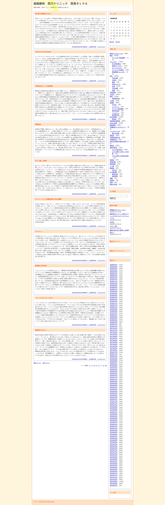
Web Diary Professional (46, 501)
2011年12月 (113, 475)
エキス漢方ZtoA (117, 149)
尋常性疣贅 (115, 111)
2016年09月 (113, 359)
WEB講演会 (116, 98)
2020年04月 (113, 271)
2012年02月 (113, 471)
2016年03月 (113, 371)
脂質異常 (115, 176)
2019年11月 (113, 281)
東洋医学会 (115, 115)
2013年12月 (113, 426)
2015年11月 (113, 379)
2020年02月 (113, 275)
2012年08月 (113, 459)
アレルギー (113, 62)
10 (106, 365)
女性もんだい (116, 84)
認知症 (114, 119)
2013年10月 (113, 430)
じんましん (115, 107)
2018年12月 (113, 303)
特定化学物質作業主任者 (118, 141)
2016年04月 (113, 369)
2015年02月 (113, 397)
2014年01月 (113, 424)
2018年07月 (113, 314)
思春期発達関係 (115, 121)
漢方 (111, 76)
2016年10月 (113, 357)
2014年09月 (113, 408)
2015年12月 (113, 377)
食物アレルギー (117, 66)
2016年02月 (113, 373)
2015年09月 (113, 383)
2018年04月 (113, 320)
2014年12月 (113, 402)
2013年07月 (113, 436)
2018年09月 (113, 310)
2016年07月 (113, 363)
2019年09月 (113, 285)
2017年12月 (113, 328)
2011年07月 (113, 485)
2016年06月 (113, 365)
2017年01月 (113, 350)
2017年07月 (113, 338)
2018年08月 (113, 312)
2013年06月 (113, 438)
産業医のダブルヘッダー (118, 210)
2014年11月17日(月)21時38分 (79, 359)
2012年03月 (113, 469)
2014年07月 (113, 412)
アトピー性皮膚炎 (118, 109)
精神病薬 (113, 164)
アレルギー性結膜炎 (118, 58)
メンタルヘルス (101, 46)
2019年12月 (113, 279)
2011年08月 (113, 483)
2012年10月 (113, 455)
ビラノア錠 (113, 226)
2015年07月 (113, 387)
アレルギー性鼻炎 (118, 70)
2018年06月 (113, 316)
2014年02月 (113, 422)
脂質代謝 (115, 174)
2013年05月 (113, 440)
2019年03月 (113, 297)
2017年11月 (113, 330)
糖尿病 (112, 168)
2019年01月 (113, 301)
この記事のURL (92, 46)
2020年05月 (113, 269)
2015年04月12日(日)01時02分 (79, 119)
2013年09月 (113, 432)
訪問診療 (113, 162)
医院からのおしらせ (116, 53)
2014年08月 (113, 410)
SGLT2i (114, 170)
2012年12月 (113, 451)
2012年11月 (113, 453)
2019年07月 (113, 289)
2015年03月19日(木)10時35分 (79, 260)
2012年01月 (113, 473)
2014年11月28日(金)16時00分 (79, 292)
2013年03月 (113, 445)
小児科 (112, 100)
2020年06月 (113, 267)
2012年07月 (113, 461)
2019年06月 (113, 291)
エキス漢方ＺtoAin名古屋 (120, 156)
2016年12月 (113, 352)
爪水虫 (114, 105)
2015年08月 (113, 385)
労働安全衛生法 (115, 137)
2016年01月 (113, 375)
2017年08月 (113, 336)
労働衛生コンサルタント (118, 127)
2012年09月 (113, 457)
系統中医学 (113, 147)
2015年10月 (113, 381)
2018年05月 (113, 318)
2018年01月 (113, 326)
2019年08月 (113, 287)
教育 (111, 96)
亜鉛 (113, 82)
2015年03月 (113, 395)
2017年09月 (113, 334)
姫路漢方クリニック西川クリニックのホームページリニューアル (119, 216)
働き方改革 (115, 133)
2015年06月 (113, 389)
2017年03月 (113, 346)
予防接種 (113, 92)
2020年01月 (113, 277)
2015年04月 (113, 393)
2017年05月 (113, 342)
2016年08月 (113, 361)
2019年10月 (113, 283)
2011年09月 (113, 481)
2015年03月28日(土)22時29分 (79, 226)
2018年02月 (113, 324)
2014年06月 (113, 414)
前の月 (112, 42)
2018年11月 (113, 306)
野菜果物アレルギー (118, 72)
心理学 (112, 94)
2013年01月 (113, 449)
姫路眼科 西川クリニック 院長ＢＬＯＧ (61, 3)
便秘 (113, 90)
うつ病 (112, 166)
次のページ (46, 363)
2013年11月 (113, 428)
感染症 (112, 135)
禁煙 (111, 182)
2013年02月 (113, 447)
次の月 (118, 42)
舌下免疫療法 (116, 64)
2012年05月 (113, 465)
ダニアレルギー (117, 68)
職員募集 (113, 125)
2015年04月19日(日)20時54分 (79, 80)
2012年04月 (113, 467)
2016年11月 (113, 355)
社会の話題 (113, 123)
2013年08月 (113, 434)
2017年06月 (113, 340)
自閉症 (112, 180)
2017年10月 (113, 332)
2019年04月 (113, 295)
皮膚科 (112, 103)
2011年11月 (113, 477)
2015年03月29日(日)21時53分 (79, 193)
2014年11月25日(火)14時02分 (79, 324)
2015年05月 (113, 391)
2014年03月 (113, 420)
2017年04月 (113, 344)
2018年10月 (113, 308)
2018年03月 (113, 322)
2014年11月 (113, 404)
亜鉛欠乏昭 (113, 184)
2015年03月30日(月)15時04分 (79, 155)
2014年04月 (113, 418)
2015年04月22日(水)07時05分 (79, 46)
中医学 (114, 80)
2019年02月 (113, 299)
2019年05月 (113, 293)
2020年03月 (113, 273)
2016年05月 (113, 367)
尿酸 (111, 178)
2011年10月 (113, 479)
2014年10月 (113, 406)
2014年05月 (113, 416)
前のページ (37, 363)
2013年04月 (113, 442)
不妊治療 (115, 78)
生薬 (113, 86)
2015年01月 (113, 399)
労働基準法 (113, 139)
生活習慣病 (113, 117)
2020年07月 (113, 265)
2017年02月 (113, 348)
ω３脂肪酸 (113, 172)
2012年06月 (113, 463)
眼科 (111, 55)
